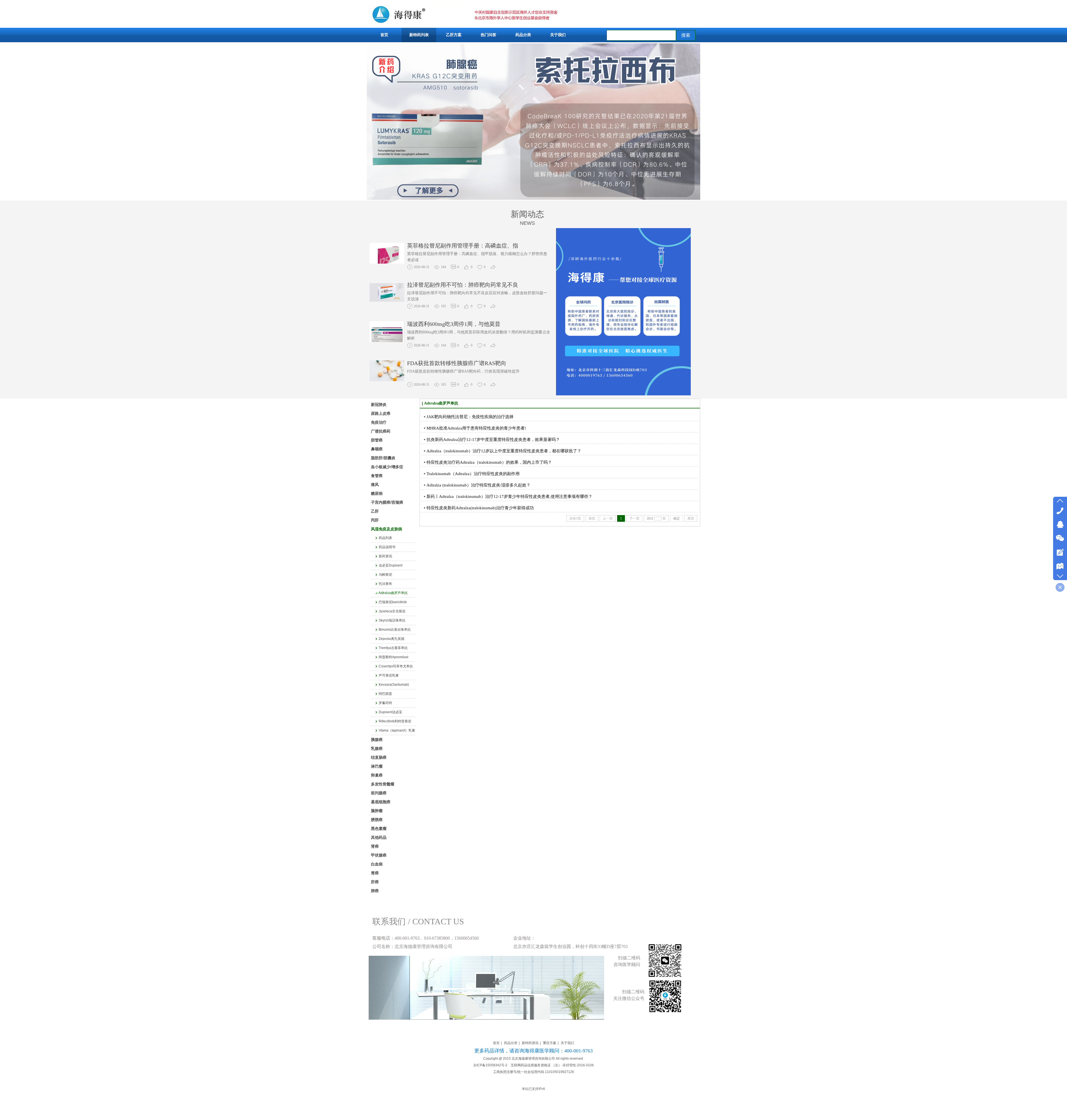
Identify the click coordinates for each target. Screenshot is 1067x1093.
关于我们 (567, 1043)
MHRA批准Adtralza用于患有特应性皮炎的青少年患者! (476, 428)
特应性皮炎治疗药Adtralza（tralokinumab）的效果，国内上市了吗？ (489, 462)
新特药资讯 (530, 1043)
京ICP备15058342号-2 (490, 1065)
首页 (496, 1043)
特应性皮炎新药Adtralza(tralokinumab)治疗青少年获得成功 (480, 508)
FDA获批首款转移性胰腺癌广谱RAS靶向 (456, 324)
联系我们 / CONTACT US (418, 921)
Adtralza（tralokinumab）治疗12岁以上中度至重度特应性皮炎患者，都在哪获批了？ (504, 451)
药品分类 (510, 1043)
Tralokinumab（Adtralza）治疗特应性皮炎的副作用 (473, 473)
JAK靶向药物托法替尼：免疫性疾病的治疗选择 (470, 417)
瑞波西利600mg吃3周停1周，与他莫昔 (453, 285)
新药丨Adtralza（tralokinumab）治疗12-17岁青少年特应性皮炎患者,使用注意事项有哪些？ (509, 496)
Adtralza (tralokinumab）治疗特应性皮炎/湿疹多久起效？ (478, 485)
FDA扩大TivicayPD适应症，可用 (446, 363)
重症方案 (549, 1043)
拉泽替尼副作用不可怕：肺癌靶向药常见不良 (462, 246)
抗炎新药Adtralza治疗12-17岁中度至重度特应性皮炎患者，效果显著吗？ (493, 439)
